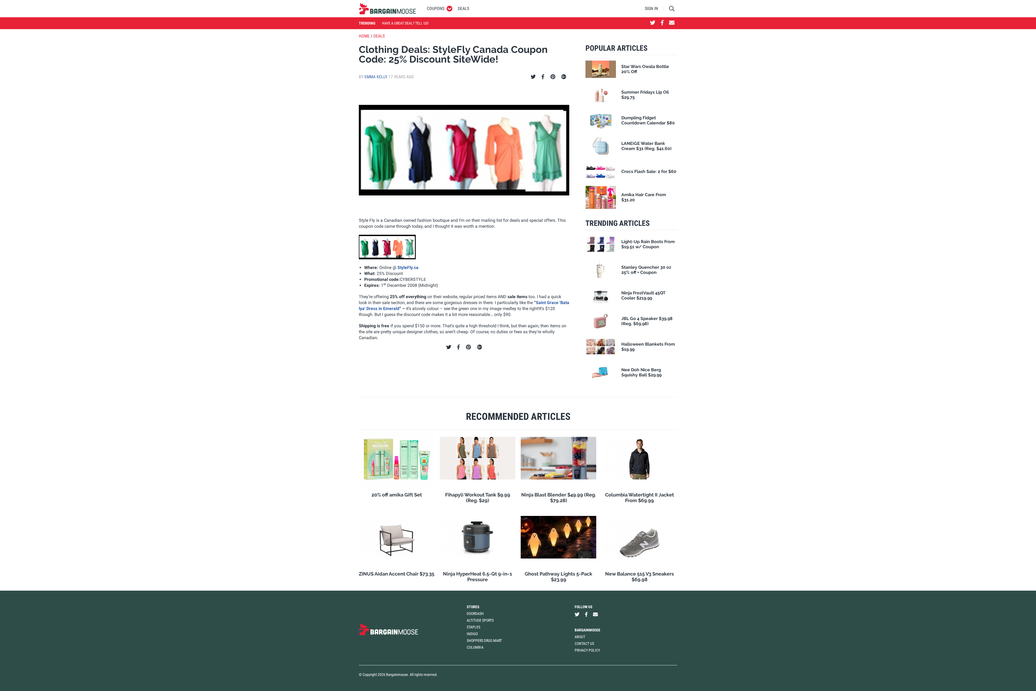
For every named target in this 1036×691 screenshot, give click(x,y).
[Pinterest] (552, 77)
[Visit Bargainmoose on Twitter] (652, 23)
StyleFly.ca (407, 267)
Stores (473, 607)
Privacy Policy (587, 650)
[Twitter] (533, 77)
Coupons (435, 8)
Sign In (651, 8)
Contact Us (584, 643)
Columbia (475, 647)
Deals (463, 8)
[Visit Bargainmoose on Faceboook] (662, 23)
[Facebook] (543, 77)
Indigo (472, 634)
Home (364, 36)
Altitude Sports (480, 620)
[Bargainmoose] (387, 8)
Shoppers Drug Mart (484, 640)
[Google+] (563, 77)
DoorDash (475, 613)
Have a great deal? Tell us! (405, 23)
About (580, 637)
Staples (473, 627)
